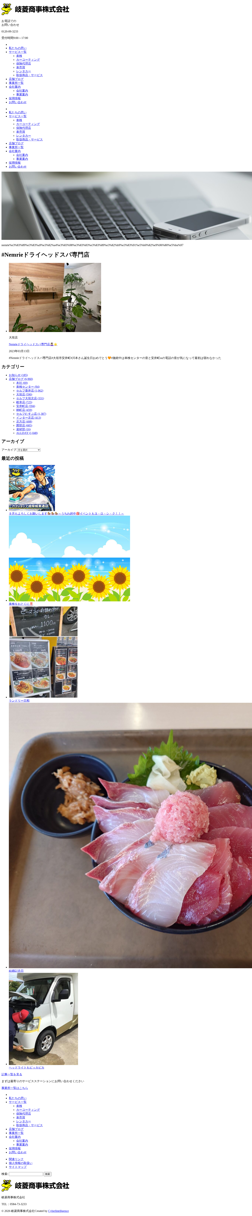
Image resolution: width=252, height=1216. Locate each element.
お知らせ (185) (18, 375)
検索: (4, 1173)
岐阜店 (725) (24, 402)
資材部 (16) (23, 429)
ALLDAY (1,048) (27, 433)
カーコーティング (28, 59)
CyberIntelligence (58, 1210)
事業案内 (22, 94)
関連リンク (16, 1159)
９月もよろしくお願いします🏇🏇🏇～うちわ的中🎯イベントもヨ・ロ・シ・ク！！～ (66, 513)
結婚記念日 (16, 970)
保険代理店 (23, 63)
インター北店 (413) (28, 417)
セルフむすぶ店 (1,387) (31, 413)
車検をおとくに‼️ (21, 603)
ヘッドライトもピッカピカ (26, 1067)
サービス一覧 (18, 51)
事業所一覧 (16, 82)
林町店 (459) (24, 409)
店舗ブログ (16, 79)
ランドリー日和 (19, 700)
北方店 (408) (24, 421)
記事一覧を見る (11, 1074)
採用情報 (15, 98)
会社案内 (15, 86)
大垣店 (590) (24, 394)
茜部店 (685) (24, 425)
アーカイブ (8, 449)
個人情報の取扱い (20, 1163)
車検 (19, 55)
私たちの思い (18, 48)
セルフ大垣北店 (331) (30, 398)
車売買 (20, 67)
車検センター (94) (27, 386)
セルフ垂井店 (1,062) (29, 390)
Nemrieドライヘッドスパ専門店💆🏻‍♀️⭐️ (33, 344)
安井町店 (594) (25, 406)
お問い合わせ (18, 102)
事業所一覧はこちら (14, 1088)
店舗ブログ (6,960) (21, 379)
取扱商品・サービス (29, 75)
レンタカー (23, 71)
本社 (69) (22, 382)
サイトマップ (18, 1166)
